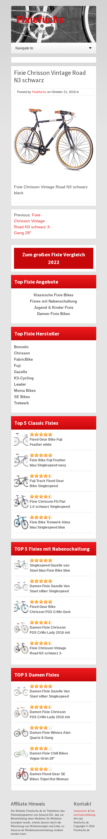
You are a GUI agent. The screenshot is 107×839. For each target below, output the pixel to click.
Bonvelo (21, 347)
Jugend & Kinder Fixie (53, 307)
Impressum (80, 811)
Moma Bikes (25, 390)
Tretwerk (21, 403)
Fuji (17, 366)
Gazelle (20, 372)
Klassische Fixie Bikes (53, 295)
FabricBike (23, 359)
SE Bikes (22, 397)
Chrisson (22, 353)
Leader (20, 384)
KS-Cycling (24, 378)
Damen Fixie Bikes (53, 314)
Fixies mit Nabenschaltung (53, 301)
